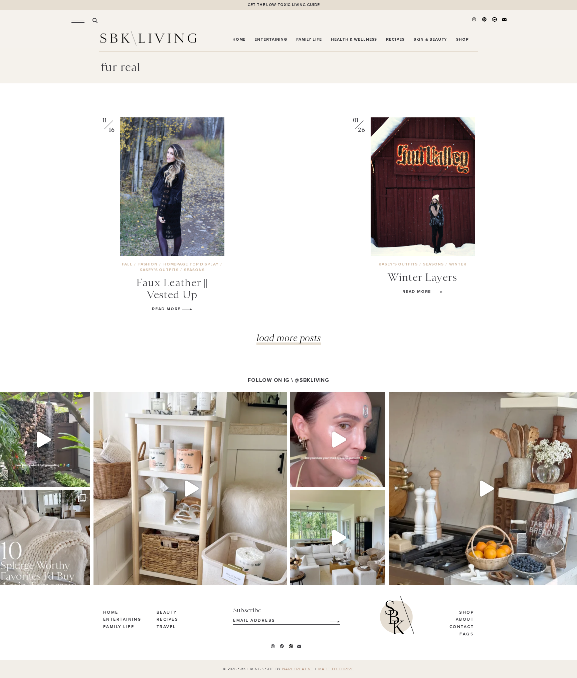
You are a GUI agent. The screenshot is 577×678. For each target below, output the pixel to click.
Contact (461, 627)
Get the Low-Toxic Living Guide (283, 4)
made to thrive (336, 669)
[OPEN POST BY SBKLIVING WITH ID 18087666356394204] (337, 537)
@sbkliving (312, 380)
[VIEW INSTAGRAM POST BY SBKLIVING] (83, 479)
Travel (166, 627)
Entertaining (122, 620)
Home (111, 613)
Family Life (119, 627)
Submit (331, 619)
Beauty (167, 613)
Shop (466, 613)
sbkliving (41, 398)
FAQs (466, 634)
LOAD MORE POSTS (288, 338)
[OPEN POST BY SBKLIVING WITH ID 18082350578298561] (190, 488)
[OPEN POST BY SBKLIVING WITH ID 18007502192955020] (337, 439)
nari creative (297, 669)
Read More (167, 308)
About (465, 620)
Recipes (168, 620)
